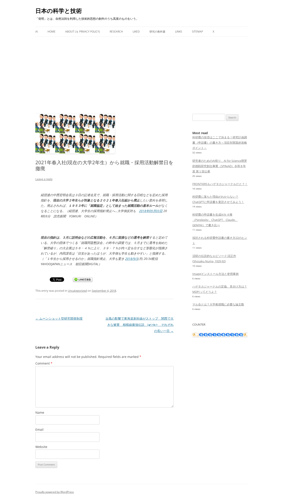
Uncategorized (77, 291)
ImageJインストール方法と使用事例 (215, 274)
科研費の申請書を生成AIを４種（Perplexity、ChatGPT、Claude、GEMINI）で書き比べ (215, 219)
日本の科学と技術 (58, 11)
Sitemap (197, 31)
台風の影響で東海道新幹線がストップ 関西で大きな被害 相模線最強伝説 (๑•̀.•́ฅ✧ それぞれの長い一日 (139, 324)
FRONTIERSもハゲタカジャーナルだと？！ (220, 184)
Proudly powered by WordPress (54, 492)
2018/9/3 (131, 259)
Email (39, 429)
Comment (43, 363)
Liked (136, 31)
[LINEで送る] (82, 280)
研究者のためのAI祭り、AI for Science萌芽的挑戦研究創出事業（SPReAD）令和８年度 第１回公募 (219, 166)
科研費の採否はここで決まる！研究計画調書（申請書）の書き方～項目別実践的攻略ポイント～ (219, 142)
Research (116, 31)
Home (51, 31)
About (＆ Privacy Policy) (82, 31)
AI (36, 31)
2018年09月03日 (151, 211)
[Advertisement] (141, 70)
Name (39, 412)
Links (178, 31)
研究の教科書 (157, 31)
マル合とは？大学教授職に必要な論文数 (218, 304)
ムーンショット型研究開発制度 (59, 318)
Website (41, 447)
